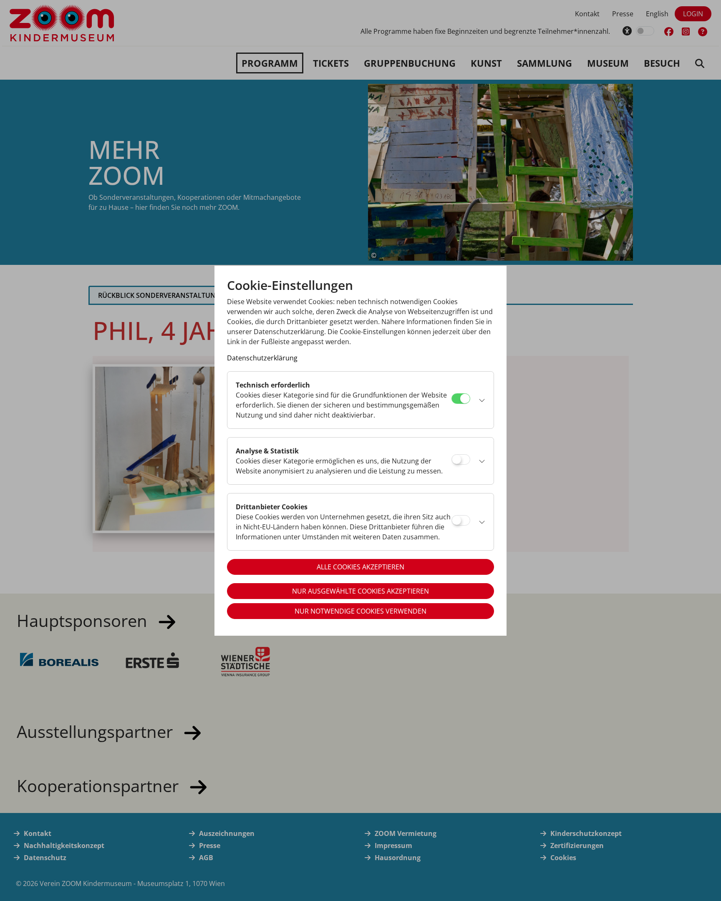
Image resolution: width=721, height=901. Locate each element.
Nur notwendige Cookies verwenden (360, 611)
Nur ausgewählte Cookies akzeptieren (360, 591)
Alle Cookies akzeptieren (360, 566)
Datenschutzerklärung (262, 357)
